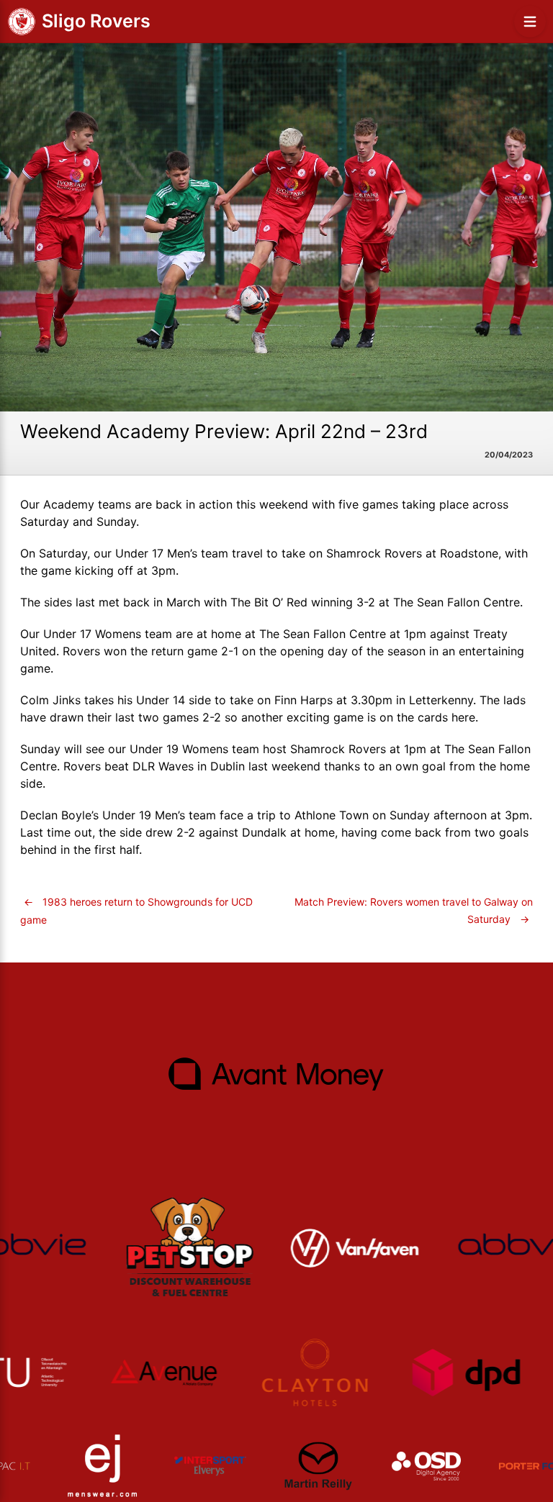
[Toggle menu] (530, 21)
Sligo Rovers (96, 21)
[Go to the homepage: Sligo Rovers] (21, 21)
